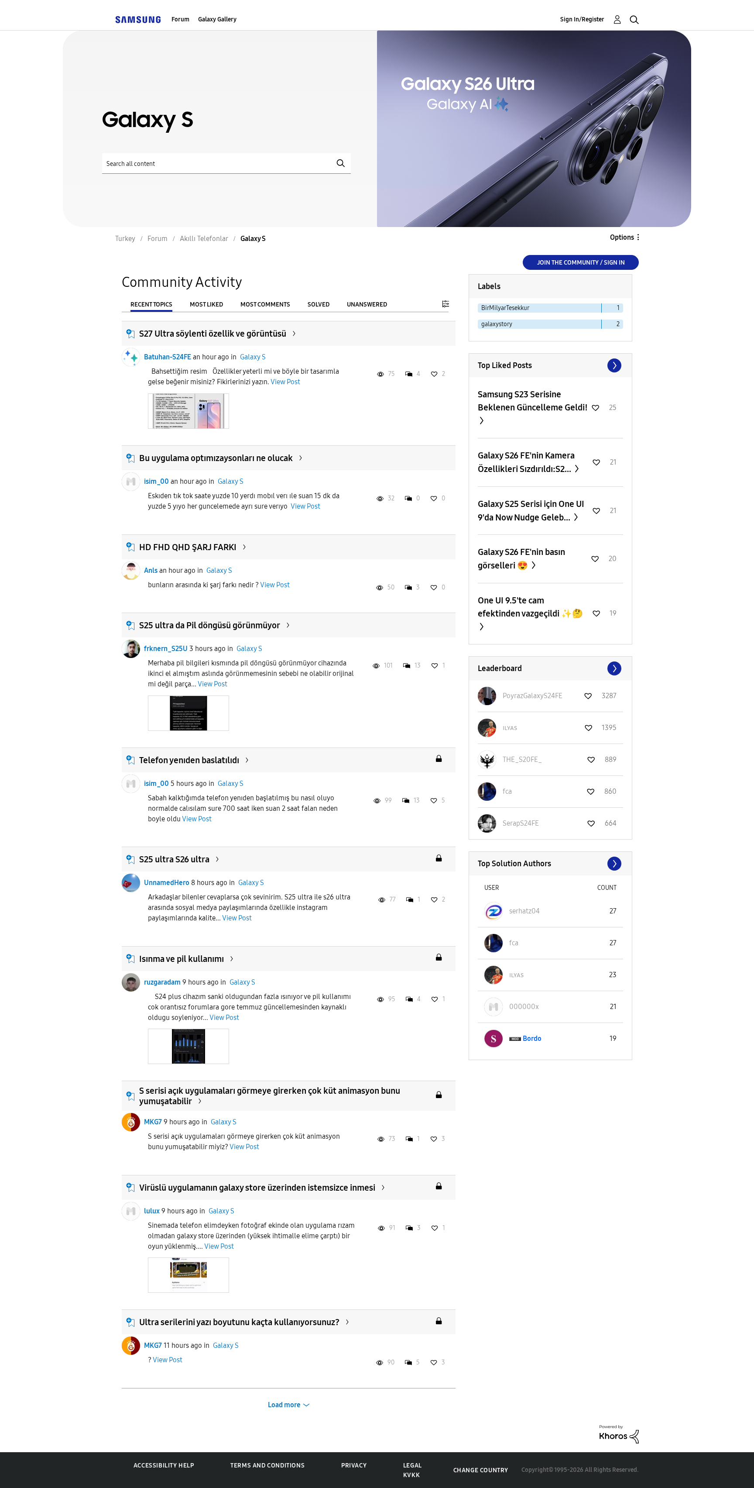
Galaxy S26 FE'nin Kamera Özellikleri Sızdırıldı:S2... (526, 462)
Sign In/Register (582, 19)
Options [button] (622, 237)
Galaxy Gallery (217, 19)
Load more (284, 1405)
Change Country (480, 1470)
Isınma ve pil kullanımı (181, 959)
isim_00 (156, 481)
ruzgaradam (162, 982)
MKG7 (153, 1122)
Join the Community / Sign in (581, 262)
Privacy (354, 1465)
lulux (152, 1211)
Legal (412, 1465)
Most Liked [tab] (206, 304)
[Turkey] (138, 19)
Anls (151, 570)
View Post (285, 382)
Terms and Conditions (267, 1465)
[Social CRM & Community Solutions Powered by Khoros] (619, 1433)
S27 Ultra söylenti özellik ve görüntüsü (212, 333)
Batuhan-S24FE (167, 357)
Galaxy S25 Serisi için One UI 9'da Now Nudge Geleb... (531, 511)
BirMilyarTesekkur (505, 308)
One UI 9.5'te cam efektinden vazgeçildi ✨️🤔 (530, 607)
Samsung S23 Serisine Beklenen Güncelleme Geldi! (533, 401)
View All (550, 365)
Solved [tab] (318, 304)
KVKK (411, 1475)
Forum (180, 19)
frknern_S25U (166, 648)
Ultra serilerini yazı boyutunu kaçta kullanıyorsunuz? (239, 1322)
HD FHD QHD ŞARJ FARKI (187, 547)
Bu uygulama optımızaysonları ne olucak (216, 458)
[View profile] (131, 357)
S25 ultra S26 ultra (174, 859)
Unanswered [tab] (367, 304)
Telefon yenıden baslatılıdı (189, 760)
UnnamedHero (166, 882)
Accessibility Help (164, 1465)
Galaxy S (253, 357)
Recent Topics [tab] (151, 304)
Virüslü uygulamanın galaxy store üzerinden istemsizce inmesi (257, 1187)
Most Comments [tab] (265, 304)
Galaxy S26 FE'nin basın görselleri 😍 (521, 559)
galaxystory (496, 324)
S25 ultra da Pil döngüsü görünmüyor (209, 625)
